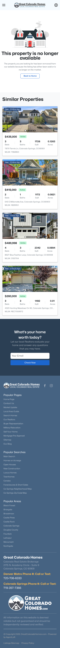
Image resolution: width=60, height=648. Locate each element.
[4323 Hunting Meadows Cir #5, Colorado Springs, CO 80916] (30, 278)
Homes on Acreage (12, 460)
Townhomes (9, 477)
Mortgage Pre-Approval (14, 436)
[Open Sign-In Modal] (56, 5)
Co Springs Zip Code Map (15, 493)
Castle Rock (9, 522)
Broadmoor (8, 513)
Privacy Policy (27, 643)
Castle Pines (9, 517)
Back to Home (30, 76)
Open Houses (9, 464)
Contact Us (8, 403)
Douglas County (10, 530)
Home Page (8, 399)
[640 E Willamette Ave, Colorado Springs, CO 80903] (30, 172)
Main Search (9, 456)
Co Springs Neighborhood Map (17, 489)
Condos (7, 481)
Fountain (7, 534)
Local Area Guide (11, 411)
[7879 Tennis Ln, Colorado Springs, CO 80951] (30, 119)
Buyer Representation (13, 423)
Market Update (10, 407)
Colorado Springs (11, 526)
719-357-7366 (12, 588)
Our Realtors (9, 419)
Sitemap (7, 440)
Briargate (7, 509)
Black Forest (9, 505)
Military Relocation (11, 427)
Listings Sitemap (11, 643)
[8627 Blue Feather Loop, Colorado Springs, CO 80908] (30, 225)
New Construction (11, 468)
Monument (8, 542)
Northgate (8, 546)
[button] (3, 5)
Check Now (30, 362)
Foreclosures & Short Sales (15, 485)
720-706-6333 (12, 578)
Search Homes (10, 415)
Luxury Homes (10, 472)
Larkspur (7, 538)
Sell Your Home (10, 432)
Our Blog (7, 444)
